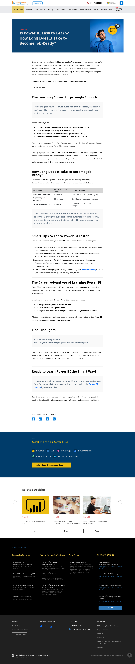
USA (17, 658)
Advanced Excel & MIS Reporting (23, 587)
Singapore (31, 658)
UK (21, 658)
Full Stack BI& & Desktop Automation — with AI (53, 565)
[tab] (18, 9)
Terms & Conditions (104, 641)
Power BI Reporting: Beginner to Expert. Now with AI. (23, 565)
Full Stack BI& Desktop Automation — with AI (110, 600)
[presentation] (15, 502)
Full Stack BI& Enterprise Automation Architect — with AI (53, 588)
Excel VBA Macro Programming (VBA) (24, 576)
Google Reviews (17, 626)
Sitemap (100, 648)
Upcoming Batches (118, 9)
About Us (100, 634)
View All (110, 608)
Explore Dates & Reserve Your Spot (51, 465)
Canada (25, 658)
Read (35, 531)
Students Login (20, 634)
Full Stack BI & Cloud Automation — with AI (53, 576)
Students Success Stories (20, 630)
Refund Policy (103, 644)
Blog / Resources (102, 630)
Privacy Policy (116, 641)
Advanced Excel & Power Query (22, 598)
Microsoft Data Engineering (81, 565)
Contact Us (100, 638)
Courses (36, 3)
